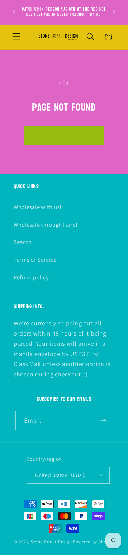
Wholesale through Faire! (45, 224)
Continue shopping (64, 136)
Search (22, 242)
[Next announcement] (114, 11)
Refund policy (31, 277)
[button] (17, 37)
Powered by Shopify (93, 542)
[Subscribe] (104, 420)
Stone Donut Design (51, 542)
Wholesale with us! (38, 207)
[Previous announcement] (13, 11)
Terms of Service (35, 259)
